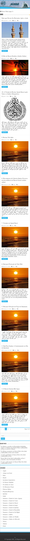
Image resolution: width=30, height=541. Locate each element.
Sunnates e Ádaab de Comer (10, 501)
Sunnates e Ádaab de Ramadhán (11, 510)
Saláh (4, 496)
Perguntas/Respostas (8, 491)
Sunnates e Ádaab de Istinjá (10, 505)
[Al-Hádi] (15, 4)
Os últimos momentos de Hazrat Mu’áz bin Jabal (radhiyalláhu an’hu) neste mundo (14, 451)
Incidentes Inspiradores (9, 480)
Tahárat (5, 524)
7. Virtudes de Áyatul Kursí (10, 223)
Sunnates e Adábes (8, 514)
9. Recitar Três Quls (7, 137)
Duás (15, 20)
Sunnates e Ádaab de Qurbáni (11, 507)
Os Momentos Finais (8, 487)
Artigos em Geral (7, 473)
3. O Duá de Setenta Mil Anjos (11, 389)
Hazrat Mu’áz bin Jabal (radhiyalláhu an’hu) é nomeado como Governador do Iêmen (13, 458)
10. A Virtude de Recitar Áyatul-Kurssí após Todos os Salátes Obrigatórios (15, 93)
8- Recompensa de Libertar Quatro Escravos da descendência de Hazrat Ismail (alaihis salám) (15, 180)
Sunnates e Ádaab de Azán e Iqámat (12, 498)
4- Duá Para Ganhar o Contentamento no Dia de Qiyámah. (15, 347)
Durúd (4, 478)
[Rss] (15, 537)
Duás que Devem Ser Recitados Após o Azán (15, 18)
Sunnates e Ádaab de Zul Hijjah (11, 512)
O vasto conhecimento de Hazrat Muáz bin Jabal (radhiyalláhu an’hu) (14, 462)
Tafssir (4, 521)
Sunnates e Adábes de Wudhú (10, 517)
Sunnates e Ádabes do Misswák (11, 519)
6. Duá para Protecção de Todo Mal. (12, 264)
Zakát (4, 526)
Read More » (4, 50)
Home (3, 11)
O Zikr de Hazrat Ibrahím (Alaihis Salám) (14, 56)
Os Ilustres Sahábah (8, 482)
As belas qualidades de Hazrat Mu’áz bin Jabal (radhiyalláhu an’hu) (13, 455)
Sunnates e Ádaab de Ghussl (10, 503)
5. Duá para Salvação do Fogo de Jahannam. (15, 306)
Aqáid (4, 471)
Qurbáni (5, 494)
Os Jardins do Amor (8, 484)
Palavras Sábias (7, 489)
